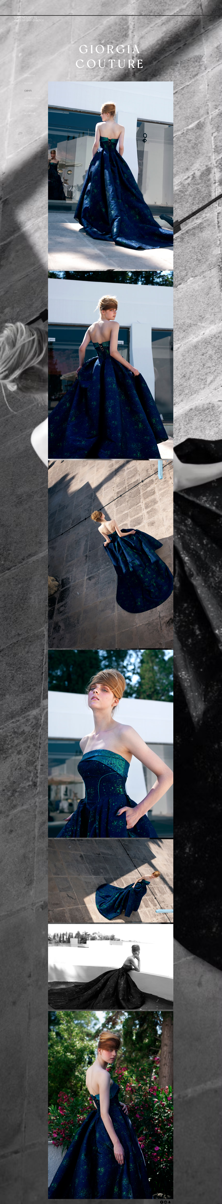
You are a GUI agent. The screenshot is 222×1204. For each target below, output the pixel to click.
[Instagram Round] (165, 1202)
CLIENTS (28, 90)
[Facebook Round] (161, 1202)
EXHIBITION (29, 75)
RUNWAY (28, 83)
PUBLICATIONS (31, 105)
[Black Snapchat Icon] (169, 1202)
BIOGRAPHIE (30, 113)
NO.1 (27, 68)
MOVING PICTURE (32, 98)
